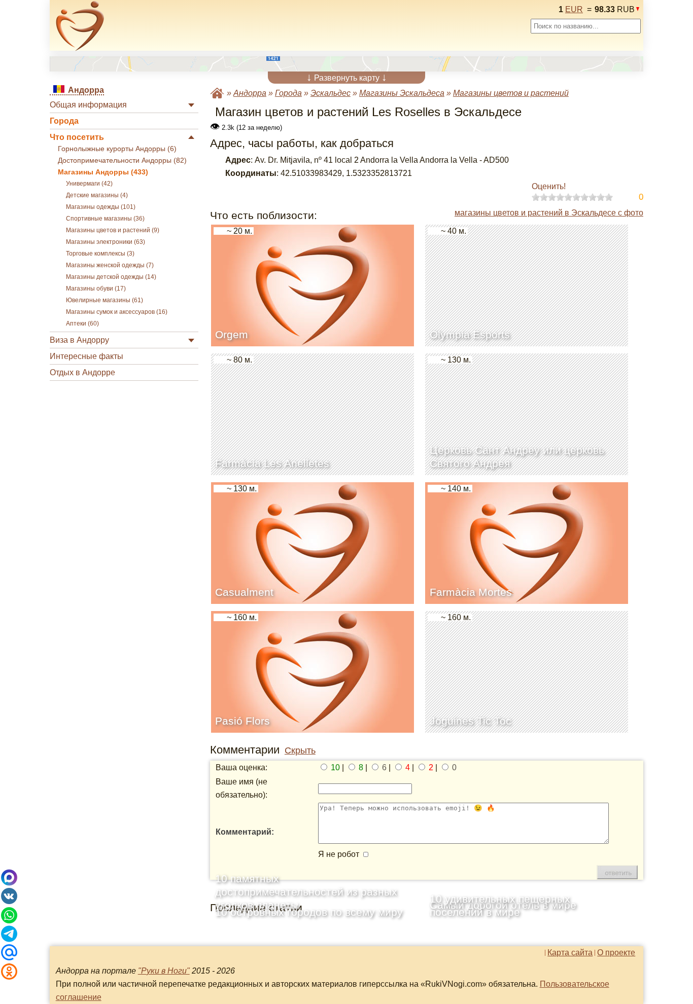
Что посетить (77, 137)
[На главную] (80, 26)
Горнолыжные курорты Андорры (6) (117, 149)
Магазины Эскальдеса (401, 93)
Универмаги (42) (89, 184)
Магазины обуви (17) (96, 288)
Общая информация (88, 105)
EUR (574, 9)
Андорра (249, 93)
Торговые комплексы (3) (100, 253)
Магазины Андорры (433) (103, 172)
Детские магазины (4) (97, 195)
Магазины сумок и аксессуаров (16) (116, 312)
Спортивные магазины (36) (105, 219)
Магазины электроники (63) (105, 242)
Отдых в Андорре (82, 372)
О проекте (616, 953)
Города (64, 121)
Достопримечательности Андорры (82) (122, 160)
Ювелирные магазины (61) (104, 300)
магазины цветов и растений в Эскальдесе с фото (549, 212)
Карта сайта (570, 953)
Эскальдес (330, 93)
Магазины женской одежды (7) (110, 265)
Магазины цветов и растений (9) (112, 230)
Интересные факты (86, 356)
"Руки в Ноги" (164, 970)
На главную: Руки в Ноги (217, 93)
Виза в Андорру (79, 340)
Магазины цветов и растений (511, 93)
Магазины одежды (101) (100, 207)
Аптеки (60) (82, 323)
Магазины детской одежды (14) (111, 277)
